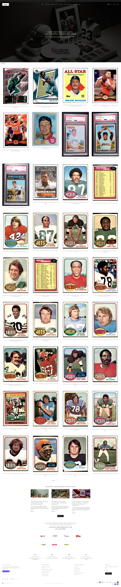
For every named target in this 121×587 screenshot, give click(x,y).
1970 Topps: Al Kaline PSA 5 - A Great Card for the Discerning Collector (75, 158)
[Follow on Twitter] (5, 578)
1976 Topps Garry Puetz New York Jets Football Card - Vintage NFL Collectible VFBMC (46, 340)
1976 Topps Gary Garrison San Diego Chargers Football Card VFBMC (75, 339)
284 (64, 479)
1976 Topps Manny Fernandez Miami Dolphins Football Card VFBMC (105, 473)
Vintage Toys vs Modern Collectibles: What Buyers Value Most (59, 503)
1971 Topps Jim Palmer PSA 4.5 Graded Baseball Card (16, 207)
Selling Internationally (45, 574)
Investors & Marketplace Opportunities (47, 569)
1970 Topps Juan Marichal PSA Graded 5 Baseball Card (105, 157)
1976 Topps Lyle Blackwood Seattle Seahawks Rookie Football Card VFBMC (75, 475)
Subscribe (108, 573)
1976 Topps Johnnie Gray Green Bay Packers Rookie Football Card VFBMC (105, 430)
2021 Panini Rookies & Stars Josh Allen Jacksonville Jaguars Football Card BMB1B (46, 107)
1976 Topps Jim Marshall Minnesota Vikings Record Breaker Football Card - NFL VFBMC (15, 429)
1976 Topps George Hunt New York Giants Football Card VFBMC (105, 339)
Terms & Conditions (77, 568)
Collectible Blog (76, 4)
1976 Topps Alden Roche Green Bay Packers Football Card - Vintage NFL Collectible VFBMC (75, 203)
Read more (32, 511)
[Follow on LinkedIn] (17, 578)
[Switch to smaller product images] (3, 63)
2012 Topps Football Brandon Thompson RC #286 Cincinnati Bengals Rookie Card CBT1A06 (15, 150)
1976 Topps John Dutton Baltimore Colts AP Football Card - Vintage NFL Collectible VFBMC (75, 429)
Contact (61, 4)
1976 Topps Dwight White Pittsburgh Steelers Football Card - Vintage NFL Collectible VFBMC (105, 296)
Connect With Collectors (45, 575)
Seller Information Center (45, 572)
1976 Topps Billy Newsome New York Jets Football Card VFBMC (45, 250)
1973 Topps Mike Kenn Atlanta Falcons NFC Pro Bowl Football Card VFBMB (45, 203)
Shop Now (47, 4)
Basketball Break (75, 499)
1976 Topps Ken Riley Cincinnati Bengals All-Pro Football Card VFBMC (45, 475)
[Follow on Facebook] (2, 578)
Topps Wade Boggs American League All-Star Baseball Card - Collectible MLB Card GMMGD (75, 105)
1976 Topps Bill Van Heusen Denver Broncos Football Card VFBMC (16, 251)
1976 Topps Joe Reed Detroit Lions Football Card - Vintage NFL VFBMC (45, 429)
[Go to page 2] (67, 480)
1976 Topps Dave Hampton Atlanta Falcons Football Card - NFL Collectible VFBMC (75, 296)
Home (42, 4)
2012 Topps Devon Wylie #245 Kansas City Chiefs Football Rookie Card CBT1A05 (105, 106)
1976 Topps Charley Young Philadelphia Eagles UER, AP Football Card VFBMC (105, 251)
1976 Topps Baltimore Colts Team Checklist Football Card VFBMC (105, 203)
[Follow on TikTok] (15, 578)
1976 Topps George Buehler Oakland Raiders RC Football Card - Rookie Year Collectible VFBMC (15, 385)
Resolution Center (76, 574)
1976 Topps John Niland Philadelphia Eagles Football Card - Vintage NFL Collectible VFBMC (15, 296)
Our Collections (54, 4)
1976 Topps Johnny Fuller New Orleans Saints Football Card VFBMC (16, 473)
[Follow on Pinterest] (10, 578)
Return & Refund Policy (77, 569)
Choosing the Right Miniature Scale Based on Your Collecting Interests (39, 503)
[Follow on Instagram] (7, 578)
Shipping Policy (76, 566)
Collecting (33, 499)
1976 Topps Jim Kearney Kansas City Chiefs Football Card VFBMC (105, 384)
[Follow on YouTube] (12, 578)
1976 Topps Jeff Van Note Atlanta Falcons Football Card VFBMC (45, 383)
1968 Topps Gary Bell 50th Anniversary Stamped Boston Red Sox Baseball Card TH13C (45, 148)
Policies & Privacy (76, 571)
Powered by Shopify (59, 583)
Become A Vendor (67, 4)
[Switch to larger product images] (1, 63)
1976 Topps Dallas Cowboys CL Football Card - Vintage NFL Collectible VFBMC (45, 296)
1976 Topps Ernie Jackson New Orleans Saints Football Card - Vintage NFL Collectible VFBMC (16, 340)
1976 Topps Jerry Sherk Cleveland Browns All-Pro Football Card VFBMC (75, 385)
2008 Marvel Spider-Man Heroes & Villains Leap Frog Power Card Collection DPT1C (16, 107)
